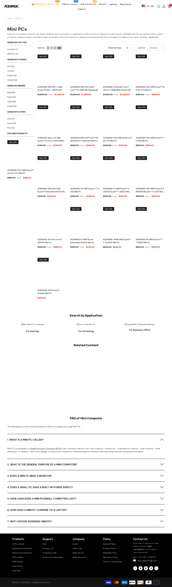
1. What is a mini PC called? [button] (25, 439)
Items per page (114, 48)
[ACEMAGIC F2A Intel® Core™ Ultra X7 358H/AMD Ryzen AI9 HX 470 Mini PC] (117, 69)
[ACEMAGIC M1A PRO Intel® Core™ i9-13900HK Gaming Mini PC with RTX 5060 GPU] (84, 69)
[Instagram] (141, 568)
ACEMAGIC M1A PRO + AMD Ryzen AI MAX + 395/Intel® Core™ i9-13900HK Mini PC (50, 89)
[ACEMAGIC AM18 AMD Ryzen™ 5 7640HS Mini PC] (117, 221)
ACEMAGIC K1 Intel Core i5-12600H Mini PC (50, 241)
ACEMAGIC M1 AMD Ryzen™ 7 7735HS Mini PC (149, 241)
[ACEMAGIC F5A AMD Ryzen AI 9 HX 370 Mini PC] (117, 119)
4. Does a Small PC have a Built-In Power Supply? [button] (40, 487)
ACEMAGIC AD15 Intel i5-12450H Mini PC (49, 292)
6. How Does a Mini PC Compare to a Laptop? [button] (37, 510)
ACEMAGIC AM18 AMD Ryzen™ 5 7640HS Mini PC (117, 241)
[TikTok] (146, 568)
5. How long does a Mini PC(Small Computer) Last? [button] (41, 498)
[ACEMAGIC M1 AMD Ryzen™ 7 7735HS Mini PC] (150, 221)
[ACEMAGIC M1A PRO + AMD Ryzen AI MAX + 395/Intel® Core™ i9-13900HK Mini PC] (52, 69)
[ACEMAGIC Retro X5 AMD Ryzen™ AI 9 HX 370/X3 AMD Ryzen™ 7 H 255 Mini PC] (52, 119)
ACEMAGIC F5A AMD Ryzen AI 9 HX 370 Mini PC (117, 139)
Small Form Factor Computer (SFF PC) (46, 448)
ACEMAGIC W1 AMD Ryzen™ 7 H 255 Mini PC (84, 190)
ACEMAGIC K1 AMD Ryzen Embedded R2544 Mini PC (82, 241)
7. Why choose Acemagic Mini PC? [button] (29, 521)
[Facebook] (135, 568)
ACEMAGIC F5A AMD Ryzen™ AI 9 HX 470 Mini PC (20, 172)
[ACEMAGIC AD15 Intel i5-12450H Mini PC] (52, 272)
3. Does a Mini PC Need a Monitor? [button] (29, 475)
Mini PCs (18, 18)
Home (9, 18)
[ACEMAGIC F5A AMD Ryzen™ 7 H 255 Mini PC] (150, 119)
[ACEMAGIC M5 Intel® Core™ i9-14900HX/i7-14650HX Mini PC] (84, 119)
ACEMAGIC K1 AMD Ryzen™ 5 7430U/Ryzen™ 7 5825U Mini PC (116, 190)
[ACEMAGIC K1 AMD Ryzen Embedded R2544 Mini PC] (84, 221)
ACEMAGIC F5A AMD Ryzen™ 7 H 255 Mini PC (150, 139)
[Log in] (164, 6)
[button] (48, 48)
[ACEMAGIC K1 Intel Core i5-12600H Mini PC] (52, 221)
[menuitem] (20, 49)
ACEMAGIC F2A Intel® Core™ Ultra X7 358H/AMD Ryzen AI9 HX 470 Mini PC (116, 89)
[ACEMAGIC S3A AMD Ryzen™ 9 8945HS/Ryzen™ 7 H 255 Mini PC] (150, 170)
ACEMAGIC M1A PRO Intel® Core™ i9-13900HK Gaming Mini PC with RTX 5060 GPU (84, 89)
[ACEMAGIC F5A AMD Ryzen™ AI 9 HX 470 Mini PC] (20, 153)
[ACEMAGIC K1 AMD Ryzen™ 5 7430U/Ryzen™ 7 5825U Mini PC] (117, 170)
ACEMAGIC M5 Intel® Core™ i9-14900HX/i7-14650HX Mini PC (84, 139)
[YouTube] (151, 568)
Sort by (141, 48)
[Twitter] (156, 568)
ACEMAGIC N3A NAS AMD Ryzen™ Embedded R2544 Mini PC (52, 190)
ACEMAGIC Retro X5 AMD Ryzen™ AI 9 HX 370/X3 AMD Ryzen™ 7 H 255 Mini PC (51, 139)
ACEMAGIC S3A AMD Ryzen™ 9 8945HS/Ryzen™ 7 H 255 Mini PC (150, 190)
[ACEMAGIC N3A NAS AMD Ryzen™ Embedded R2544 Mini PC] (52, 170)
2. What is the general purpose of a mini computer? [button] (42, 464)
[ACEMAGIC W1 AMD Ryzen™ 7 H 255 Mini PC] (84, 170)
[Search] (159, 6)
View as (41, 48)
